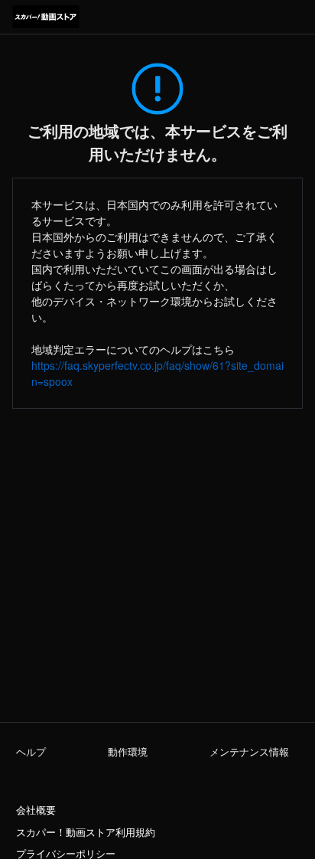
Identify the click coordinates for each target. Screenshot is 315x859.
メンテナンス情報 (249, 752)
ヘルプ (31, 752)
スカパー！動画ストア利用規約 (85, 832)
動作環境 (128, 752)
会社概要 (36, 810)
